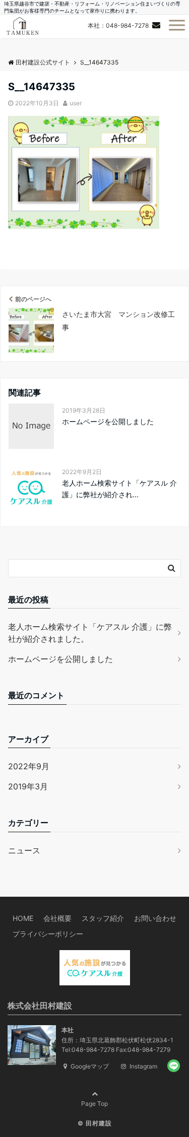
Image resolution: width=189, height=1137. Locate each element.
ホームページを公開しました (108, 421)
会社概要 (57, 918)
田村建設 (99, 1123)
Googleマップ (89, 1066)
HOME (23, 918)
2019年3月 (28, 786)
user (76, 103)
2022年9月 (28, 766)
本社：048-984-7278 (118, 25)
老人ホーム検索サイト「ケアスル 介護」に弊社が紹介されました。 (90, 633)
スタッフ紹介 (103, 918)
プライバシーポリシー (48, 933)
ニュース (24, 850)
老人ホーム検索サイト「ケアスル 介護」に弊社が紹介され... (119, 488)
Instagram (142, 1066)
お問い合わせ (155, 918)
